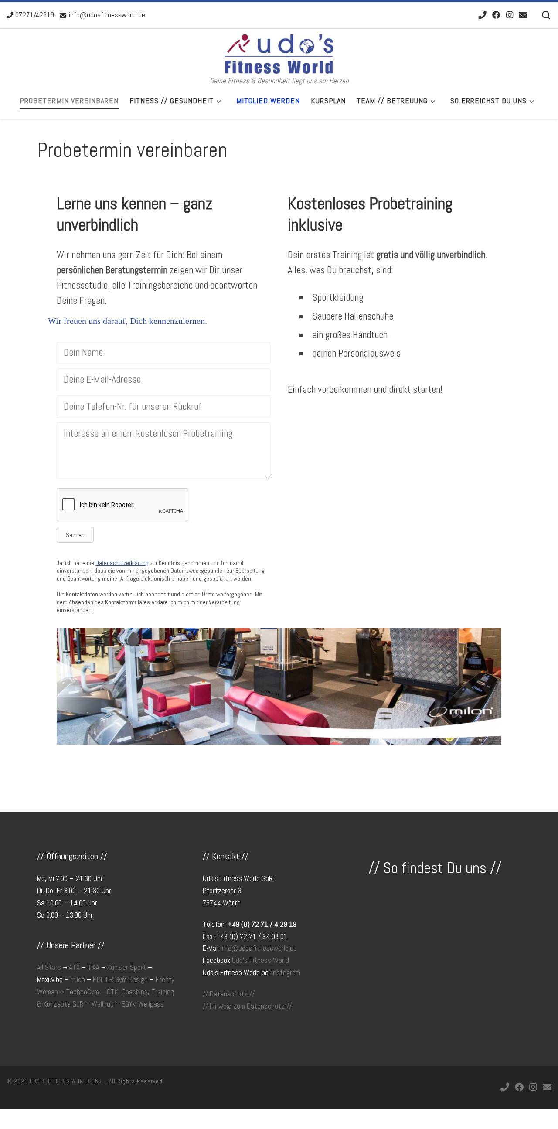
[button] (75, 535)
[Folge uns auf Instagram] (509, 15)
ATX (74, 967)
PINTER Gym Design (120, 979)
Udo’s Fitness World (260, 960)
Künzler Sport (126, 967)
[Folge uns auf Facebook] (496, 15)
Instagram (286, 972)
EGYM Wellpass (143, 1004)
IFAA (93, 967)
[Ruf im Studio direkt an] (482, 15)
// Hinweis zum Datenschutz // (247, 1006)
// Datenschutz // (229, 994)
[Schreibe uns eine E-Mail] (523, 15)
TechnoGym (82, 991)
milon (78, 979)
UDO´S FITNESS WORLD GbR (66, 1081)
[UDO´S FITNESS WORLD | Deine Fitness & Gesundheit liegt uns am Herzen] (279, 52)
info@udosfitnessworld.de (259, 948)
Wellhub (103, 1004)
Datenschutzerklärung (122, 563)
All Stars (49, 967)
